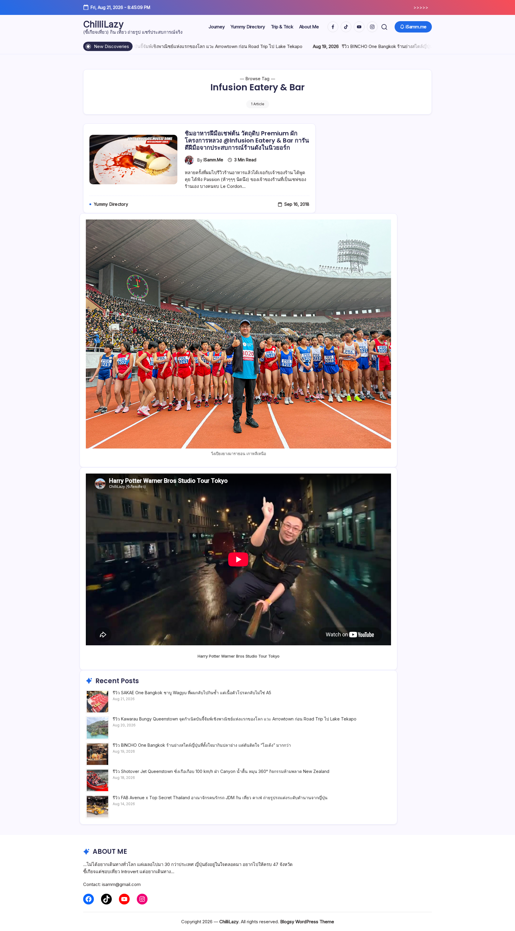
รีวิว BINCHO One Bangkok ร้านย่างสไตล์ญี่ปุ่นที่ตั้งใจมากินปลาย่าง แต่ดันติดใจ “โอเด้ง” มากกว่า (383, 46)
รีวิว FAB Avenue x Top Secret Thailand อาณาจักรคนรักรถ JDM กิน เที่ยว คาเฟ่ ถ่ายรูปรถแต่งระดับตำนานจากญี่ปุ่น (220, 797)
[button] (384, 27)
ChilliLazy (103, 24)
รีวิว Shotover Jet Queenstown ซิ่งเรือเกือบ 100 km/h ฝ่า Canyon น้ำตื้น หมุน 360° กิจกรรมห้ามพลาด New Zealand (221, 771)
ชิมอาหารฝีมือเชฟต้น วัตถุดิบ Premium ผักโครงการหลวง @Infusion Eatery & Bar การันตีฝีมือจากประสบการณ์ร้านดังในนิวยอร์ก (247, 140)
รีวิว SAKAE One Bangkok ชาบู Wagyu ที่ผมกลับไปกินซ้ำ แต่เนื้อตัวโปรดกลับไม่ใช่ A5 (192, 692)
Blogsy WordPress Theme (307, 921)
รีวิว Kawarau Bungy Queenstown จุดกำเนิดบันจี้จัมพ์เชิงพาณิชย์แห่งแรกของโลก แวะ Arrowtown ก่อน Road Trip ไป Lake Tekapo (234, 718)
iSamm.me (213, 159)
